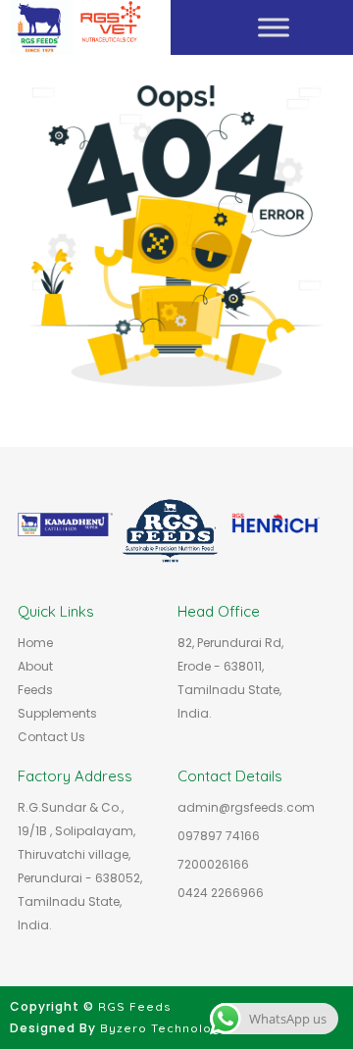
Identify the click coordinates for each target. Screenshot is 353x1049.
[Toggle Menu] (273, 27)
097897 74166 (218, 835)
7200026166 (213, 864)
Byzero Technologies (170, 1028)
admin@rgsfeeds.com (246, 807)
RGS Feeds (134, 1006)
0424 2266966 (220, 892)
